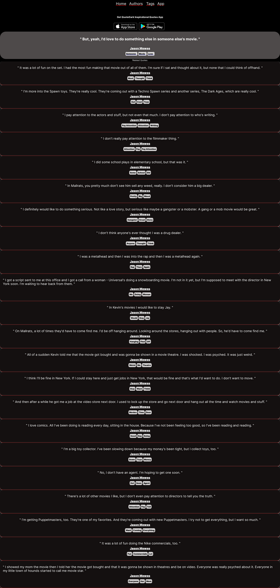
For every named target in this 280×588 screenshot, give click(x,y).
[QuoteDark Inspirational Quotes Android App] (151, 26)
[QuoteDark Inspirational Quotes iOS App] (125, 26)
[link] (121, 3)
